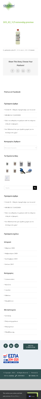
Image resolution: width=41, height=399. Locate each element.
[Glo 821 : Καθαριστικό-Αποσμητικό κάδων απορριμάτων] (22, 163)
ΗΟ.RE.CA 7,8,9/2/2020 (13, 115)
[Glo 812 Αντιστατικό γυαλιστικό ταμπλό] (14, 163)
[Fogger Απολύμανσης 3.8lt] (22, 170)
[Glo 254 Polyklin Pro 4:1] (14, 170)
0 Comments (32, 50)
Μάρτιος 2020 (10, 248)
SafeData (11, 376)
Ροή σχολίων (9, 327)
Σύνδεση (8, 316)
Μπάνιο (7, 295)
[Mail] (16, 346)
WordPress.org (9, 332)
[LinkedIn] (11, 346)
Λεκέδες (8, 290)
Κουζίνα (8, 285)
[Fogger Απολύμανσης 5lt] (29, 170)
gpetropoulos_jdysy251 (10, 50)
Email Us (34, 376)
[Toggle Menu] (36, 6)
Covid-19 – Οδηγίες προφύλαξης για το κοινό (20, 110)
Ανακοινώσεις (10, 279)
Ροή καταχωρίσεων (11, 321)
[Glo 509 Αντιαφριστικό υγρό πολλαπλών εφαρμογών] (29, 163)
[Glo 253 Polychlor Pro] (7, 170)
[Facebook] (5, 346)
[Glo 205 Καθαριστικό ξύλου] (7, 163)
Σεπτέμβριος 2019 (11, 259)
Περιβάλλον (9, 301)
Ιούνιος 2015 (9, 264)
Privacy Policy (15, 396)
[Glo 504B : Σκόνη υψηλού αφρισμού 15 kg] (7, 177)
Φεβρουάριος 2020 (11, 253)
